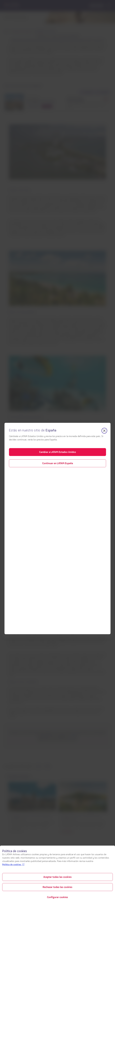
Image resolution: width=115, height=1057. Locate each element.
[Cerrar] (104, 430)
